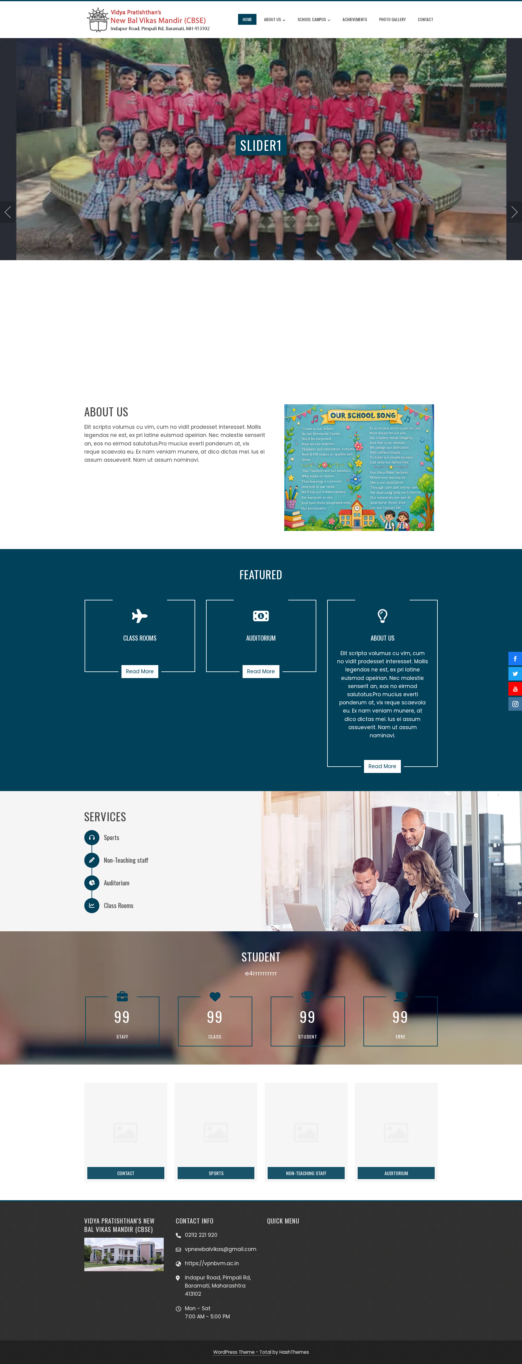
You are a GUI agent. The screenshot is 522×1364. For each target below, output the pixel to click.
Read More (140, 671)
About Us (272, 19)
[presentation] (7, 212)
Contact (425, 19)
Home (247, 19)
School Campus (312, 19)
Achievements (355, 19)
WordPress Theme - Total (242, 1352)
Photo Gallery (392, 19)
